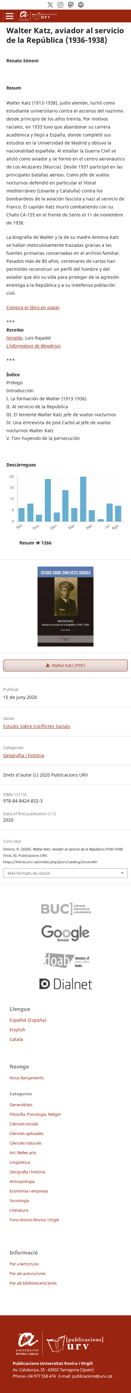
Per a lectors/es (24, 1264)
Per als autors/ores (27, 1273)
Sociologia (19, 1200)
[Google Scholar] (65, 933)
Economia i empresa (29, 1191)
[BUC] (65, 907)
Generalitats (21, 1104)
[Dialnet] (65, 982)
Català (16, 1039)
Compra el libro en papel (32, 307)
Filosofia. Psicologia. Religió (35, 1114)
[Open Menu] (9, 16)
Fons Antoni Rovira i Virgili (34, 1220)
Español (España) (28, 1020)
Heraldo (14, 338)
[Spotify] (81, 5)
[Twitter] (50, 5)
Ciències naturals (25, 1143)
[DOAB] (65, 958)
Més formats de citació (29, 873)
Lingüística (20, 1162)
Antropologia (22, 1181)
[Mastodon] (70, 5)
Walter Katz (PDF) (68, 665)
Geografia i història (23, 755)
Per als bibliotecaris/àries (33, 1283)
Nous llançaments (27, 1078)
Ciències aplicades (26, 1133)
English (17, 1030)
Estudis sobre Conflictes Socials (36, 726)
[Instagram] (60, 5)
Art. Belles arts (23, 1152)
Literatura (19, 1210)
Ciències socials (24, 1124)
